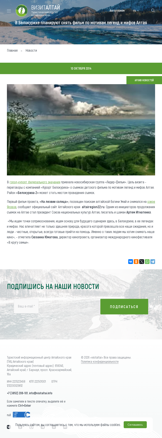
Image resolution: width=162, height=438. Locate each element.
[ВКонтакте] (130, 261)
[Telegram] (152, 261)
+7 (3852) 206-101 (17, 393)
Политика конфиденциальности (100, 361)
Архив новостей (144, 80)
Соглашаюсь (135, 424)
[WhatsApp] (147, 261)
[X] (141, 261)
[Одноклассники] (136, 261)
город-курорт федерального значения (35, 182)
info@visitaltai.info (40, 393)
